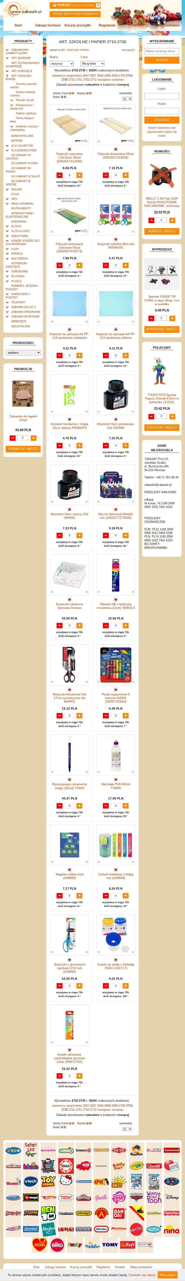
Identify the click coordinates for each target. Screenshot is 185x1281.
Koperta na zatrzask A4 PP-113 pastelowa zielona (115, 335)
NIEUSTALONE (20, 326)
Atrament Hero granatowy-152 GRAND (116, 425)
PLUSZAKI (17, 276)
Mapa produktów (166, 25)
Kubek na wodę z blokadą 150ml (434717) (115, 966)
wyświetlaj (125, 93)
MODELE (17, 253)
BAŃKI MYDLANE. (22, 135)
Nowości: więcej (162, 231)
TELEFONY (18, 302)
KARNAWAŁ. (19, 221)
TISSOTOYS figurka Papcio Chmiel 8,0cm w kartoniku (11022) (162, 398)
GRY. (14, 198)
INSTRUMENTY (21, 208)
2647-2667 (90, 75)
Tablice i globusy (26, 113)
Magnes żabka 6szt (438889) (69, 876)
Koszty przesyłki (78, 25)
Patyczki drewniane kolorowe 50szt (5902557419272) (69, 247)
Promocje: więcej (23, 449)
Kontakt (137, 25)
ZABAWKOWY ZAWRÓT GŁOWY (17, 51)
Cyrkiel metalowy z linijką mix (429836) (116, 876)
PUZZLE (16, 281)
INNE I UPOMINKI (22, 203)
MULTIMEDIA (19, 258)
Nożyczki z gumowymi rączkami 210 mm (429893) (69, 968)
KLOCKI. (16, 226)
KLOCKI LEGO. (20, 230)
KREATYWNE (19, 235)
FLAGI (15, 194)
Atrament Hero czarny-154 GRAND (69, 515)
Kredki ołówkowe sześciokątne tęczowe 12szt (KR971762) (69, 1058)
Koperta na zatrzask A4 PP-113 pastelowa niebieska (69, 335)
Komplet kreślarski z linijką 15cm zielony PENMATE (69, 425)
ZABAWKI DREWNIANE (26, 311)
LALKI (15, 248)
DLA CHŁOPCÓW (22, 145)
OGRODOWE (19, 271)
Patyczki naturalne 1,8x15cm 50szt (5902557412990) (69, 157)
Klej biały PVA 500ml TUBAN (115, 786)
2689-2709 (118, 75)
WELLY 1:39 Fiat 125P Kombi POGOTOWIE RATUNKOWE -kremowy (161, 202)
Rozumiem (167, 1275)
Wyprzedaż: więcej (162, 329)
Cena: (84, 57)
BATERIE (17, 140)
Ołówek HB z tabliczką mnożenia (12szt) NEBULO (116, 606)
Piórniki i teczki (25, 100)
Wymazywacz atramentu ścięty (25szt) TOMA (69, 786)
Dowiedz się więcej (142, 1275)
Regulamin (107, 25)
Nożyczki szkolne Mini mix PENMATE (115, 245)
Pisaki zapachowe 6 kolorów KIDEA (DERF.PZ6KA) (116, 698)
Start (18, 25)
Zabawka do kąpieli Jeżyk (23, 418)
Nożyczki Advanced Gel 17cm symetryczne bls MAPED (69, 698)
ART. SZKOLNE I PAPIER (75, 50)
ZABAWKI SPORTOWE (25, 316)
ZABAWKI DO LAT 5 (23, 307)
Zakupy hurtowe (48, 25)
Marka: (54, 57)
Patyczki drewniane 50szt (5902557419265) (116, 155)
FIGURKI (16, 189)
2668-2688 (104, 75)
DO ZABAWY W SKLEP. (25, 176)
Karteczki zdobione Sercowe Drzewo (69, 606)
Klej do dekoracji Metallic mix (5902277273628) (115, 515)
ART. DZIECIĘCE (21, 71)
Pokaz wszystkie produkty (76, 14)
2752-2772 (90, 79)
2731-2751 (76, 79)
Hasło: (161, 103)
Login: (161, 88)
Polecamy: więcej (162, 427)
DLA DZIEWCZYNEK (24, 150)
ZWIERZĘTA (18, 321)
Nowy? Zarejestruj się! (162, 127)
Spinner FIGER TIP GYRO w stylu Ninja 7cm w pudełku (161, 300)
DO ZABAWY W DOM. (24, 163)
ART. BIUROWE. (21, 57)
